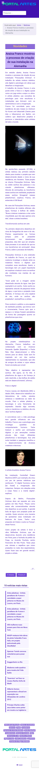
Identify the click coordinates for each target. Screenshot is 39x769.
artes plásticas (20, 739)
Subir (20, 765)
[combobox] (14, 13)
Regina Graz (9, 739)
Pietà (18, 727)
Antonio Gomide (22, 733)
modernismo (10, 733)
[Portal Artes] (19, 4)
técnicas (17, 445)
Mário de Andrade (27, 725)
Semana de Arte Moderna (13, 730)
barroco (12, 727)
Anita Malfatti (30, 730)
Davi (32, 733)
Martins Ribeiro (25, 736)
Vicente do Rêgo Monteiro (19, 741)
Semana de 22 (12, 736)
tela (6, 218)
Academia (26, 727)
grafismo (31, 739)
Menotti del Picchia (12, 725)
